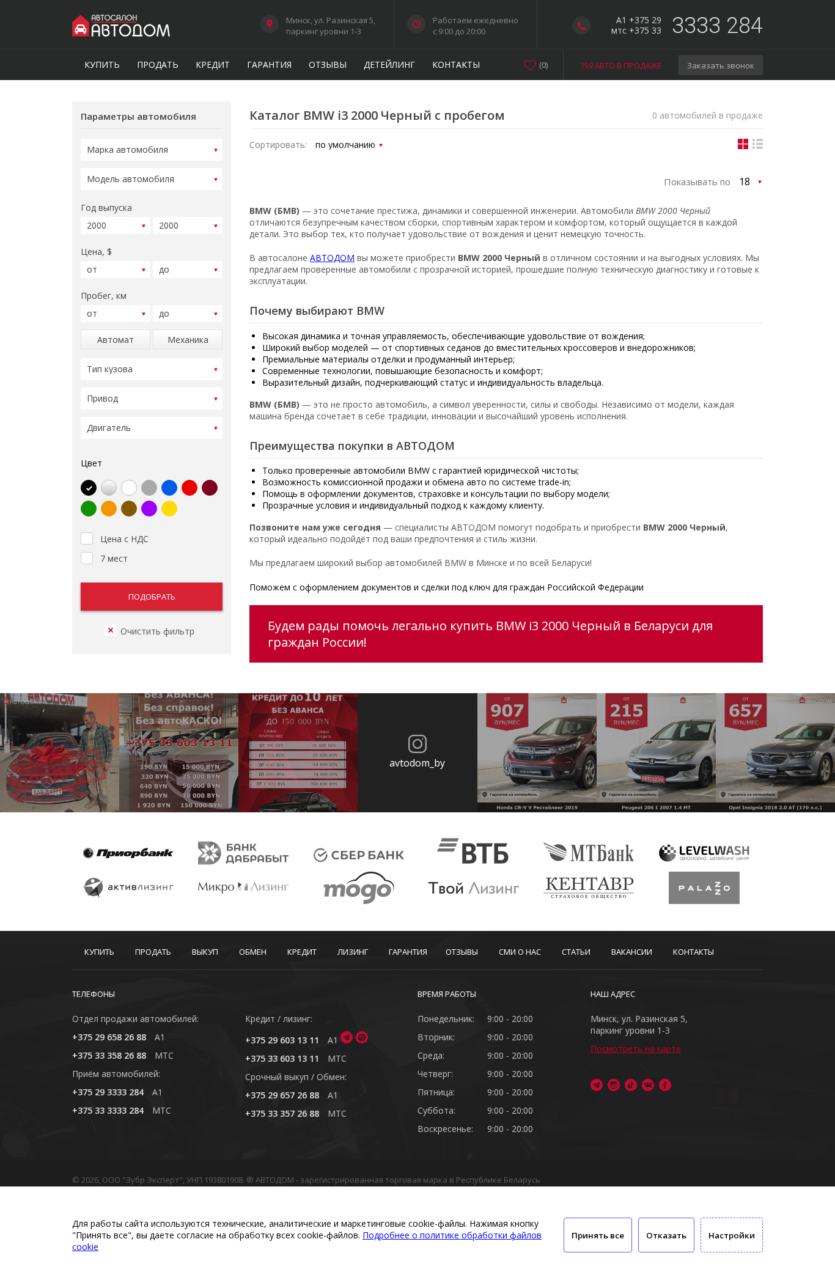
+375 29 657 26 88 (282, 1095)
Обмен (253, 951)
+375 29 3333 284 (108, 1092)
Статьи (576, 951)
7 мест (114, 558)
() (543, 64)
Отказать (666, 1235)
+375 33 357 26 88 (282, 1113)
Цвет (91, 463)
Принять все (598, 1235)
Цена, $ (96, 251)
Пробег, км (104, 295)
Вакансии (631, 951)
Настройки (731, 1235)
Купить (102, 64)
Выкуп (205, 951)
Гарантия (269, 64)
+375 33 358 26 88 (109, 1055)
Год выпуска (106, 207)
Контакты (456, 64)
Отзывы (328, 64)
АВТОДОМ (332, 257)
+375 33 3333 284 (108, 1110)
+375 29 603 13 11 (282, 1040)
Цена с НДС (124, 539)
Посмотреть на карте (635, 1048)
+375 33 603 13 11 (282, 1058)
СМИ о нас (520, 951)
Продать (157, 64)
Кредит (213, 64)
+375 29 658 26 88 (109, 1037)
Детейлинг (389, 64)
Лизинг (352, 951)
